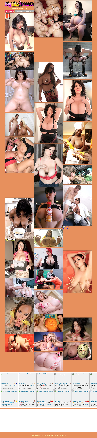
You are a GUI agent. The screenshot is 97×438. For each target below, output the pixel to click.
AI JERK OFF (19, 11)
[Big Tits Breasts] (19, 4)
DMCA (57, 435)
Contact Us (63, 435)
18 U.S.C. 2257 (49, 435)
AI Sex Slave (10, 11)
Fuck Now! (29, 11)
